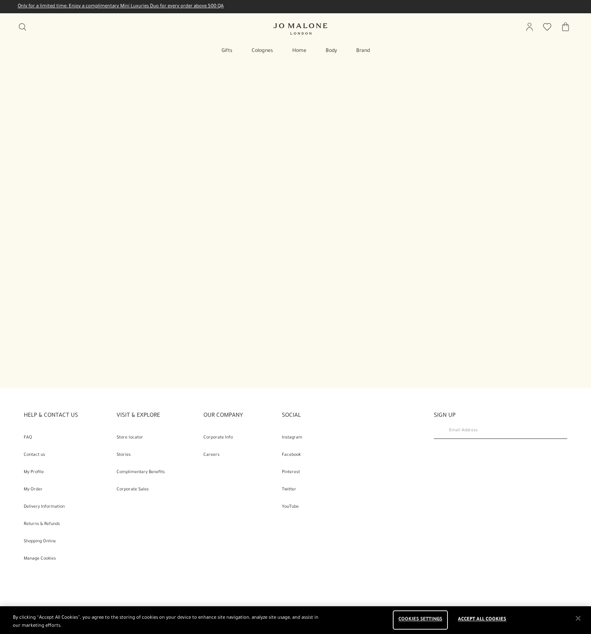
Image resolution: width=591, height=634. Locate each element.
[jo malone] (300, 29)
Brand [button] (363, 51)
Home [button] (299, 51)
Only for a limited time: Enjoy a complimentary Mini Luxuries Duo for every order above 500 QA (121, 6)
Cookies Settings (420, 620)
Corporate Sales (133, 489)
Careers (211, 455)
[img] (529, 27)
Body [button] (331, 51)
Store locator (130, 437)
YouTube (290, 506)
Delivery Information (44, 506)
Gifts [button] (227, 51)
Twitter (289, 489)
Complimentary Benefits (141, 472)
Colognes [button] (262, 51)
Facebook (291, 455)
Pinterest (291, 472)
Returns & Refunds (42, 524)
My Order (33, 489)
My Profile (34, 472)
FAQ (28, 437)
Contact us (34, 455)
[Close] (578, 618)
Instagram (292, 437)
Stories (124, 455)
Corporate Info (218, 437)
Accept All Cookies (482, 620)
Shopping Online (40, 541)
